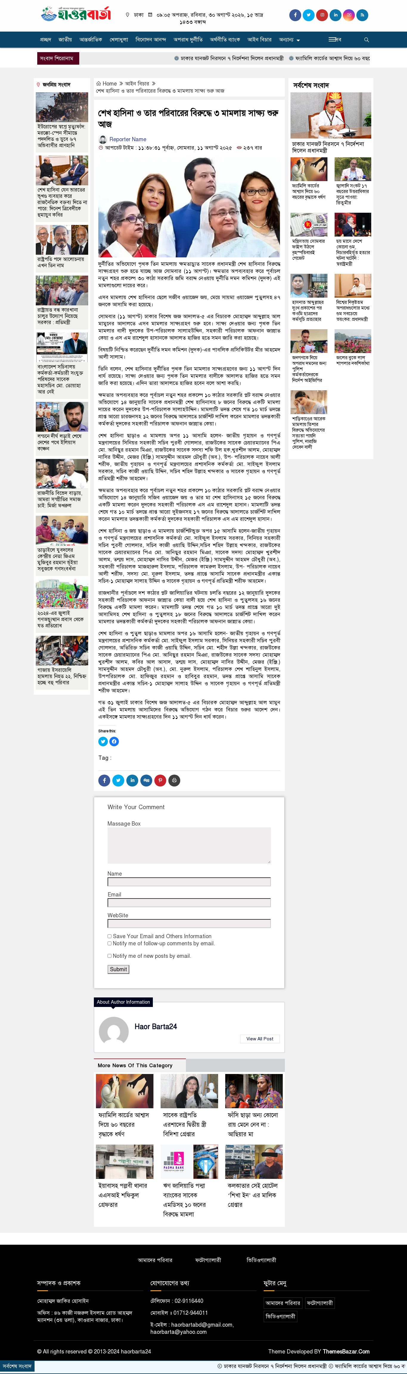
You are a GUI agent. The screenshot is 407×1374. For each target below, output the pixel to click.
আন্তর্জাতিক (91, 39)
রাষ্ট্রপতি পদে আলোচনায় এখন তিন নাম (61, 262)
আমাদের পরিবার (155, 1260)
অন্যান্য (286, 39)
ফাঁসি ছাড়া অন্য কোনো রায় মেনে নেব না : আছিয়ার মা (253, 1125)
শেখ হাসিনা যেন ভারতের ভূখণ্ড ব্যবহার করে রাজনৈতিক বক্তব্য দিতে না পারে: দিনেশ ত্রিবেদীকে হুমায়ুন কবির (62, 202)
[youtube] (349, 15)
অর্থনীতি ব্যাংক (225, 39)
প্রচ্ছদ (45, 39)
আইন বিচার (260, 39)
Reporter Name (127, 139)
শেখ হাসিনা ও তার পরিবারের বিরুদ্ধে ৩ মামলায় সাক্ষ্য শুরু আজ (160, 91)
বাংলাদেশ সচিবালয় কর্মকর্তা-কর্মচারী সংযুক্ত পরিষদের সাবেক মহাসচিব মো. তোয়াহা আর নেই (60, 379)
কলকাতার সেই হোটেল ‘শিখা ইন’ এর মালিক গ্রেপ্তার (253, 1195)
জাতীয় (65, 39)
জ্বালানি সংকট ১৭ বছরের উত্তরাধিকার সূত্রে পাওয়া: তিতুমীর (352, 194)
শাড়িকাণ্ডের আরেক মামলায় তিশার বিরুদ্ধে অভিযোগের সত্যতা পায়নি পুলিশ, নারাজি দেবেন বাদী (308, 433)
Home (109, 83)
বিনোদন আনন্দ (151, 39)
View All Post (260, 1039)
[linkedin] (335, 15)
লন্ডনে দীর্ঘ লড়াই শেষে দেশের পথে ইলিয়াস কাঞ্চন (60, 442)
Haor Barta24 (156, 1026)
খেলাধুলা (119, 39)
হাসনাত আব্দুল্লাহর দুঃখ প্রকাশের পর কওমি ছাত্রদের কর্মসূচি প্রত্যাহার (308, 310)
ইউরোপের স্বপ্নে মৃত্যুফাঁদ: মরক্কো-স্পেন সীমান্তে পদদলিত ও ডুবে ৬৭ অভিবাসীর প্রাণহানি (61, 136)
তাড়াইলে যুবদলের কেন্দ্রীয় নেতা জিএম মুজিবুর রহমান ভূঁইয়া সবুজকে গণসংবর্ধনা (58, 559)
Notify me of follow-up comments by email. (164, 943)
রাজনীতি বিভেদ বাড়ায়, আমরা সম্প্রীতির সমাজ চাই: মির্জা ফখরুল (60, 499)
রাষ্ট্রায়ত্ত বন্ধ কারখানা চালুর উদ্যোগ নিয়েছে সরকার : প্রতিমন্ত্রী (58, 316)
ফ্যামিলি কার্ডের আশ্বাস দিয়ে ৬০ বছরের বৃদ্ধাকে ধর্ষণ (310, 58)
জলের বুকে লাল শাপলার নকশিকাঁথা (352, 360)
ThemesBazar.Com (346, 1351)
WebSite (118, 915)
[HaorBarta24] (76, 13)
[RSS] (362, 15)
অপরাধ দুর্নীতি (188, 39)
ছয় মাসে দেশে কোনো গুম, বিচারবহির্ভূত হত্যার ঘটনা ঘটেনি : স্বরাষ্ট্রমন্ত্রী (353, 252)
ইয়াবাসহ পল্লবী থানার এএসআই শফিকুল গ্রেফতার (123, 1195)
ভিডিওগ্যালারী (261, 1260)
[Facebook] (104, 781)
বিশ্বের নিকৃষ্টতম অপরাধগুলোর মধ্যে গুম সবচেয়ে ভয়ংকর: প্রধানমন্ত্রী (353, 310)
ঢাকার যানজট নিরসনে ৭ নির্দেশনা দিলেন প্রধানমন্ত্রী (195, 58)
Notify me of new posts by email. (152, 956)
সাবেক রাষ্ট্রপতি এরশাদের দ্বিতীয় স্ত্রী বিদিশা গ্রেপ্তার (184, 1125)
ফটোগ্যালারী (208, 1260)
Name (115, 874)
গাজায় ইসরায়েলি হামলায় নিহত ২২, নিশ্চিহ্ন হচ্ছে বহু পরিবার (62, 676)
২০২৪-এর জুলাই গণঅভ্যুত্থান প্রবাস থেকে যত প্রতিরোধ (61, 619)
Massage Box (124, 823)
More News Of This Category (135, 1065)
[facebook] (295, 15)
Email (114, 894)
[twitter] (309, 15)
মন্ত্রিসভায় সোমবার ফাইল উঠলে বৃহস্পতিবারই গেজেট (308, 249)
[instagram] (322, 15)
